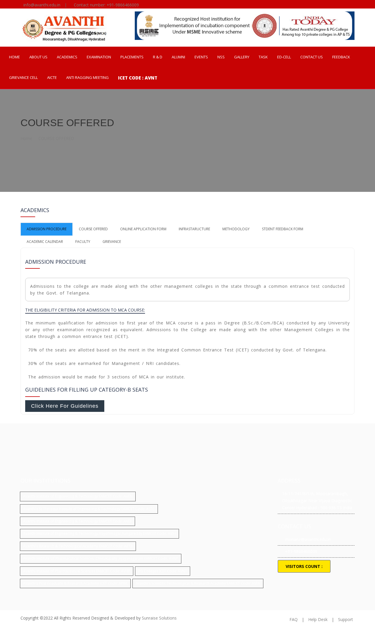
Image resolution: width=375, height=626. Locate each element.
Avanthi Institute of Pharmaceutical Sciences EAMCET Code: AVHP (76, 571)
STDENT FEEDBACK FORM (282, 228)
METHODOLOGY (236, 228)
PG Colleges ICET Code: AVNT (162, 571)
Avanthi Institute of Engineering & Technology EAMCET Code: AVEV (77, 521)
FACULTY (82, 241)
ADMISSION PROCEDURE (47, 228)
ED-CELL (284, 57)
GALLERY (241, 57)
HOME (14, 57)
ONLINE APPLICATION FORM (143, 228)
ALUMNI (178, 57)
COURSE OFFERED (56, 138)
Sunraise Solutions (159, 618)
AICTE (52, 77)
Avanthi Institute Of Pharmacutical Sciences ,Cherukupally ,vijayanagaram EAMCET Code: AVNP (100, 558)
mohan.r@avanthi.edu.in (308, 539)
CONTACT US (311, 57)
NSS (221, 57)
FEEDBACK (341, 57)
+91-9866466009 (301, 551)
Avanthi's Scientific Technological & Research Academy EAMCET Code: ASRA (198, 583)
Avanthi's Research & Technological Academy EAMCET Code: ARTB (78, 546)
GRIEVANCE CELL (23, 77)
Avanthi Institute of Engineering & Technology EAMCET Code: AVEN (77, 496)
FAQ (293, 619)
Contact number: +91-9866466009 (106, 5)
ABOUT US (38, 57)
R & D (157, 57)
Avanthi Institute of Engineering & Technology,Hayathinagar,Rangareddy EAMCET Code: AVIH (99, 533)
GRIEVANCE (112, 241)
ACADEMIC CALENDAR (45, 241)
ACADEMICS (67, 57)
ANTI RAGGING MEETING (87, 77)
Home (26, 138)
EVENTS (201, 57)
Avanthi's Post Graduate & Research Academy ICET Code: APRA (75, 583)
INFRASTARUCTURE (194, 228)
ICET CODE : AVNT (137, 78)
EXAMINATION (99, 57)
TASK (263, 57)
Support (345, 619)
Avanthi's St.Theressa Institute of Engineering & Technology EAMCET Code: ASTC (89, 508)
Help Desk (318, 619)
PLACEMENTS (132, 57)
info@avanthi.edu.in (41, 5)
